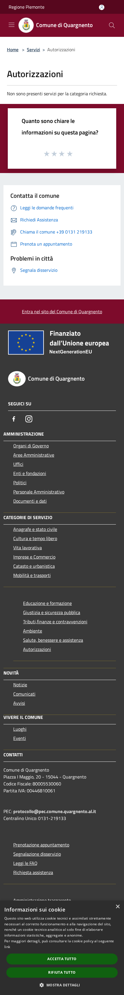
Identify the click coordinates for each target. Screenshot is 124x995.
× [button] (117, 907)
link (7, 946)
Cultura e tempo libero (35, 538)
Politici (20, 482)
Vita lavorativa (27, 547)
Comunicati (24, 693)
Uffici (18, 464)
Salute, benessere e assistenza (53, 640)
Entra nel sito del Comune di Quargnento (62, 311)
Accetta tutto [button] (61, 958)
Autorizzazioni (37, 649)
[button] (62, 984)
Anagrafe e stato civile (35, 529)
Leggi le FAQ (25, 863)
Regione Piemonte (26, 6)
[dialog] (62, 948)
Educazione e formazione (47, 603)
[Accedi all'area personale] (101, 7)
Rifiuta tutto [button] (62, 972)
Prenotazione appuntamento (41, 844)
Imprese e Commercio (34, 556)
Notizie (20, 684)
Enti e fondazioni (29, 473)
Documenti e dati (30, 501)
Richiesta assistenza (33, 872)
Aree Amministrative (33, 454)
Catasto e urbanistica (34, 566)
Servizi (33, 49)
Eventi (19, 738)
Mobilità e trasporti (32, 575)
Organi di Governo (31, 445)
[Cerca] (111, 25)
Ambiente (32, 630)
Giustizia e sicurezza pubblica (51, 612)
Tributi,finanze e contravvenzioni (55, 621)
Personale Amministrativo (38, 491)
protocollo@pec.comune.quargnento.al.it (54, 811)
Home (12, 49)
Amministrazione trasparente (42, 900)
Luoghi (20, 729)
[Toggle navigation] (11, 24)
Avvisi (19, 703)
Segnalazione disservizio (37, 853)
